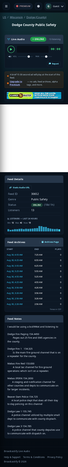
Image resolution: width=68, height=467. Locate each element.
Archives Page (52, 242)
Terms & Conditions (34, 457)
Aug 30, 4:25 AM (15, 282)
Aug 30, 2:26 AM (15, 304)
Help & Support (12, 457)
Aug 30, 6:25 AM (15, 260)
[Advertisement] (34, 138)
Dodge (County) (36, 17)
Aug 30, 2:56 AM (15, 298)
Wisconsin (16, 17)
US (4, 17)
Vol (15, 56)
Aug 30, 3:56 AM (15, 287)
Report (55, 63)
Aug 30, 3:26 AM (15, 293)
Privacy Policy (54, 457)
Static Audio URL (21, 187)
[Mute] (9, 56)
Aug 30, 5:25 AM (15, 271)
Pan (37, 56)
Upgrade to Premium (16, 83)
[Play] (11, 49)
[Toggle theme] (38, 6)
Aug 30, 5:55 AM (15, 265)
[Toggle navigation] (6, 6)
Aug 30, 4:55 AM (15, 276)
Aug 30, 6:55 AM (15, 254)
